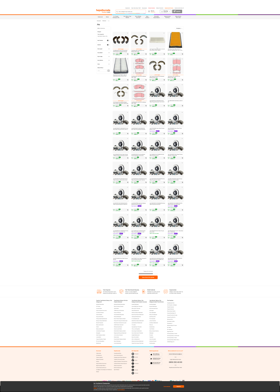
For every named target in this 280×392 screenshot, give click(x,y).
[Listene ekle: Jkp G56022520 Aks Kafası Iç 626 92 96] (182, 85)
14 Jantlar (134, 324)
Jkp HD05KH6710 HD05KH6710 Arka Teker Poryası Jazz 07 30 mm (120, 231)
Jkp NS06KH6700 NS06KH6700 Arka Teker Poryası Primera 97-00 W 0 (139, 179)
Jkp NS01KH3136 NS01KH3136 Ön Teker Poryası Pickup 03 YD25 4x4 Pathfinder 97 (120, 204)
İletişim (97, 371)
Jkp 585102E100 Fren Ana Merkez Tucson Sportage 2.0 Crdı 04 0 (138, 155)
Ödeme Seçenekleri (118, 365)
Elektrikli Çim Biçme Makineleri (138, 320)
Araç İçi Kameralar (99, 316)
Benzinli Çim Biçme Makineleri (137, 314)
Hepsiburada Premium (169, 8)
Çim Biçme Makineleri (153, 322)
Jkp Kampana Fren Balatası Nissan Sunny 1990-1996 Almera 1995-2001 (120, 103)
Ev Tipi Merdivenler (135, 318)
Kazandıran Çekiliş (170, 321)
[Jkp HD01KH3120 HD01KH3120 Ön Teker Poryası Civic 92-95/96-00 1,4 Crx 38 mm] (157, 249)
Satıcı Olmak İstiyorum (118, 355)
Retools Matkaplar (117, 316)
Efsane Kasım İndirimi (171, 311)
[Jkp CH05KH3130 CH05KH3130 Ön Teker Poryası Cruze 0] (157, 145)
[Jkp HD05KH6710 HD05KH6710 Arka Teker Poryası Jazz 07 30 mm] (121, 222)
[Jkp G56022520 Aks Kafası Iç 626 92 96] (175, 92)
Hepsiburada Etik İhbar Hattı (175, 367)
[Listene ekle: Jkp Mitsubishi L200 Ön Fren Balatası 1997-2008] (146, 59)
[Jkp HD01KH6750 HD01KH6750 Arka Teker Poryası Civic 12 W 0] (157, 170)
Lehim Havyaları (152, 339)
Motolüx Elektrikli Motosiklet (119, 304)
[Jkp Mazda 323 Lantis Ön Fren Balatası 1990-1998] (175, 66)
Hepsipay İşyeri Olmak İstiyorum (120, 357)
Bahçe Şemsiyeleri (99, 328)
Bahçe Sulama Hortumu (154, 330)
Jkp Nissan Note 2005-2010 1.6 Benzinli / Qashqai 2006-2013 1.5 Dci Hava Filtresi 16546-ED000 (175, 49)
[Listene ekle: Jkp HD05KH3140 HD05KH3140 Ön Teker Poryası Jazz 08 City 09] (182, 187)
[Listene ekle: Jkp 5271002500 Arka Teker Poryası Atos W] (127, 242)
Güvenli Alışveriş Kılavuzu (101, 367)
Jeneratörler (98, 337)
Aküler (97, 326)
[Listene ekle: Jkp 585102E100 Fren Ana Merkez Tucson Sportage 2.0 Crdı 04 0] (146, 138)
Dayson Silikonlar (117, 312)
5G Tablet (169, 327)
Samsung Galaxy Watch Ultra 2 (173, 339)
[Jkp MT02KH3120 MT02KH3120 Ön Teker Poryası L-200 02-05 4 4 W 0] (121, 170)
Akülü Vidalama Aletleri (100, 335)
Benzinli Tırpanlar (99, 322)
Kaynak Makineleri (153, 306)
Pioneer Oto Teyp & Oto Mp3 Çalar (120, 320)
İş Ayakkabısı (152, 326)
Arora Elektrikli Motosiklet (119, 314)
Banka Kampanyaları (118, 367)
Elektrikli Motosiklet (100, 304)
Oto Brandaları (152, 343)
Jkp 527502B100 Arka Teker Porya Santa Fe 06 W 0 (175, 129)
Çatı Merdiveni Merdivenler (137, 322)
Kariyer (97, 361)
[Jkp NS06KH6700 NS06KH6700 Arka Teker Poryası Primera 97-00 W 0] (139, 170)
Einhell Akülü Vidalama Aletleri (120, 330)
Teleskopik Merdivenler (136, 316)
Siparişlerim (127, 8)
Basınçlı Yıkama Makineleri (101, 320)
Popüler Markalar (170, 309)
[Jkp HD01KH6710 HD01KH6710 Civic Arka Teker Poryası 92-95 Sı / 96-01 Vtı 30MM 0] (121, 119)
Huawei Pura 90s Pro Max (172, 315)
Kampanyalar (144, 8)
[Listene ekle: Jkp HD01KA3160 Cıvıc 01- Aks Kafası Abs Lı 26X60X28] (182, 215)
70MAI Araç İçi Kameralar (119, 310)
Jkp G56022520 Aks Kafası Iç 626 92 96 (175, 101)
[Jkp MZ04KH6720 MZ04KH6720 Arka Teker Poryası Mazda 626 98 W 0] (139, 119)
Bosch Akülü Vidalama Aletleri (119, 318)
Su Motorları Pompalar (100, 330)
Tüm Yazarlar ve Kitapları (172, 304)
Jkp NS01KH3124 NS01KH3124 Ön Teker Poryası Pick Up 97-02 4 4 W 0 (157, 101)
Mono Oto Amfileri (135, 337)
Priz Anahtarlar (152, 318)
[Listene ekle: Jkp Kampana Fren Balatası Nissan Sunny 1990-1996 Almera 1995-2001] (127, 85)
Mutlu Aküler (116, 337)
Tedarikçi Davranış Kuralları (119, 359)
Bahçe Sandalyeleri (153, 314)
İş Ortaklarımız (99, 355)
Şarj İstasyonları (152, 316)
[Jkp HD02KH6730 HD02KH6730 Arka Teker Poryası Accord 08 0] (157, 194)
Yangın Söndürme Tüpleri (101, 339)
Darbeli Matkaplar (135, 304)
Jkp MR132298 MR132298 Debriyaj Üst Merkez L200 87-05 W (175, 179)
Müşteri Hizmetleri (159, 8)
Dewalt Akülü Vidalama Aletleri (120, 339)
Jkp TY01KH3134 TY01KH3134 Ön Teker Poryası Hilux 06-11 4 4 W (138, 231)
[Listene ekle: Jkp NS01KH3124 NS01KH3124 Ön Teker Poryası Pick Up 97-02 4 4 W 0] (164, 85)
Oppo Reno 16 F (170, 331)
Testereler (151, 337)
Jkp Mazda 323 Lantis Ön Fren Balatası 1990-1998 (174, 77)
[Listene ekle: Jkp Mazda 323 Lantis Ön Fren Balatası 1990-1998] (182, 59)
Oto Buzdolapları (152, 304)
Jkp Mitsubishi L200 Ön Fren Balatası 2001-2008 (138, 103)
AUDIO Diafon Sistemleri (118, 324)
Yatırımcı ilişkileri (99, 357)
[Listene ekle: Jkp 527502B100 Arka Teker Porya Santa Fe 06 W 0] (182, 112)
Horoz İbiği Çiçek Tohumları (137, 306)
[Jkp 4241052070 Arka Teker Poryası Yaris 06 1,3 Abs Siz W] (175, 145)
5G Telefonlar (169, 329)
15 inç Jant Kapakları (136, 328)
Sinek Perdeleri (99, 314)
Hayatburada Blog (117, 353)
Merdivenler (98, 343)
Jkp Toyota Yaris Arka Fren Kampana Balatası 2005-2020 (157, 77)
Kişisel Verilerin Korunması (101, 363)
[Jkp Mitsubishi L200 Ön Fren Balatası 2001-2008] (139, 92)
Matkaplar (151, 333)
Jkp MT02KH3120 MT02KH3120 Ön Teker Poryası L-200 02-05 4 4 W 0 (120, 179)
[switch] (108, 40)
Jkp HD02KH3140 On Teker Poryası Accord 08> (157, 231)
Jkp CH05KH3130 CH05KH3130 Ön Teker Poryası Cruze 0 (157, 155)
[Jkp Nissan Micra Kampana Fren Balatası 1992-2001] (139, 40)
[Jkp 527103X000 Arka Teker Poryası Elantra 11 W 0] (157, 119)
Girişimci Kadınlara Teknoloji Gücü (120, 361)
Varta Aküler (116, 308)
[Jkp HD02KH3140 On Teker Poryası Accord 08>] (157, 222)
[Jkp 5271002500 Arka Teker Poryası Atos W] (121, 249)
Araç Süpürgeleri (152, 312)
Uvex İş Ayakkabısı (117, 343)
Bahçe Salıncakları (100, 324)
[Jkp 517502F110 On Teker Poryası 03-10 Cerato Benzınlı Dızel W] (139, 249)
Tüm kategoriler (100, 34)
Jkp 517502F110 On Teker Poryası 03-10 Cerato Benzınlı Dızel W (139, 259)
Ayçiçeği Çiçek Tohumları (137, 326)
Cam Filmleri (151, 328)
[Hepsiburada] (103, 10)
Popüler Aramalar (170, 307)
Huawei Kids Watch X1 (171, 313)
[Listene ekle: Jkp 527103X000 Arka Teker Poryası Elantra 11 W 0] (164, 112)
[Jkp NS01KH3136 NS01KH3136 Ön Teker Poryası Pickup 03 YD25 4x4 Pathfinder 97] (121, 194)
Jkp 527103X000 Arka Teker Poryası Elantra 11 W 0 (157, 129)
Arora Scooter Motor (118, 328)
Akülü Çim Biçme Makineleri (137, 312)
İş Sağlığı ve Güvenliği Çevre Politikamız (104, 369)
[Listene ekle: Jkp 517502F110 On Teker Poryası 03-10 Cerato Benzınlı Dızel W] (146, 242)
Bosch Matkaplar (117, 341)
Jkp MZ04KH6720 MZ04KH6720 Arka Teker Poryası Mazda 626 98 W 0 (138, 129)
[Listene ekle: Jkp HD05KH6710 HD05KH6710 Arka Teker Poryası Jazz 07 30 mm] (127, 215)
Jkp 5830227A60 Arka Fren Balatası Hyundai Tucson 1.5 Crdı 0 (138, 204)
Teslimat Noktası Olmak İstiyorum (120, 363)
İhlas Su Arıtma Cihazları (118, 306)
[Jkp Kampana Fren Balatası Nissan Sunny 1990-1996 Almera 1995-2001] (121, 92)
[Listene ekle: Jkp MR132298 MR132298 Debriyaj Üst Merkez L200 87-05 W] (182, 163)
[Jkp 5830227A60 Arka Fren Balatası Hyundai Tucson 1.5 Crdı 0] (139, 194)
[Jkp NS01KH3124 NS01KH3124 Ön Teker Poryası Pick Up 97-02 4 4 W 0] (157, 92)
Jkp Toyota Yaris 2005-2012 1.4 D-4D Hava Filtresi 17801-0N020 (157, 49)
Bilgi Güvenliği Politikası (100, 365)
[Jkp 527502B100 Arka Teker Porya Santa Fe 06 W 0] (175, 119)
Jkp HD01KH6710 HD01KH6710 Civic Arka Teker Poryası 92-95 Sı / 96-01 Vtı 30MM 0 (120, 129)
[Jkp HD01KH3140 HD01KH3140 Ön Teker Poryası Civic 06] (175, 249)
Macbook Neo (170, 319)
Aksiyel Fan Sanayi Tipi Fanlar (137, 343)
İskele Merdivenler (135, 310)
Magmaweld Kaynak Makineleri (120, 333)
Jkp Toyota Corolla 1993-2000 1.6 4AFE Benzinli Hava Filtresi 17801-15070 (120, 75)
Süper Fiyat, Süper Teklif (136, 8)
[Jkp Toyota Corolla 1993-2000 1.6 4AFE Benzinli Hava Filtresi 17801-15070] (121, 66)
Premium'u (104, 12)
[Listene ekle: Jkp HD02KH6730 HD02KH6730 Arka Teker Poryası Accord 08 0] (164, 187)
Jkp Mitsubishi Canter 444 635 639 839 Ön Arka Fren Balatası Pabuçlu (120, 51)
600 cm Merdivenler (136, 339)
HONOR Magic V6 (170, 341)
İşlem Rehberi (116, 369)
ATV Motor (98, 306)
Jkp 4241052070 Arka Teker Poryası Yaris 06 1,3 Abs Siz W (175, 155)
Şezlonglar (151, 310)
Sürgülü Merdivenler (135, 335)
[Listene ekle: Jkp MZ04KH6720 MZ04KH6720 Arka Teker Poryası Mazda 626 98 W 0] (146, 112)
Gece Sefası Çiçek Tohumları (137, 333)
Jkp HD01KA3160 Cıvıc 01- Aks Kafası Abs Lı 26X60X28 (175, 231)
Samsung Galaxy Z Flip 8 (172, 337)
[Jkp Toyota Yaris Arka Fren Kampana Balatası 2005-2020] (157, 66)
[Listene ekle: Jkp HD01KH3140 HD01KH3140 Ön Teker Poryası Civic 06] (182, 242)
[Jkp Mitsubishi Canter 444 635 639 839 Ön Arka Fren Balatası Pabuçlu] (121, 40)
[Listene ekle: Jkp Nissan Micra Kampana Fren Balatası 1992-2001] (146, 33)
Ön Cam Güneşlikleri (100, 341)
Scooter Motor (99, 308)
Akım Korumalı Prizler (153, 308)
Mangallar (98, 333)
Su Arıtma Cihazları (100, 312)
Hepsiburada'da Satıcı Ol (179, 8)
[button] (121, 54)
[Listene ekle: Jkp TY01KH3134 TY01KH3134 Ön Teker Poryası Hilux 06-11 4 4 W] (146, 215)
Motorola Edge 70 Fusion (172, 325)
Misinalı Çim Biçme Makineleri (137, 341)
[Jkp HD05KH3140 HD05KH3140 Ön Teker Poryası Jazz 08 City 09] (175, 194)
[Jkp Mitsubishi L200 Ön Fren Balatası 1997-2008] (139, 66)
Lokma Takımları (152, 320)
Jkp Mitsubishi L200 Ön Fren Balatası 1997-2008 (138, 77)
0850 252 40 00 (175, 362)
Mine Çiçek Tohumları (136, 308)
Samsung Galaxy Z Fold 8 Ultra (173, 335)
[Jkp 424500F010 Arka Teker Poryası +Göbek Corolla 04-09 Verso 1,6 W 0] (121, 145)
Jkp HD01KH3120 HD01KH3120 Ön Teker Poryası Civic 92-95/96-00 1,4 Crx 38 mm (157, 259)
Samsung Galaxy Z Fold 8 (172, 333)
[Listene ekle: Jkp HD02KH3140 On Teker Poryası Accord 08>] (164, 215)
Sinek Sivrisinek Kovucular (101, 310)
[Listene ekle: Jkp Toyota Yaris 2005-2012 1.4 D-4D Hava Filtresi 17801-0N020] (164, 33)
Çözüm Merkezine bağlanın (175, 354)
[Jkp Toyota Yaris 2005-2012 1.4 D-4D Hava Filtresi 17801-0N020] (157, 40)
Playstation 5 (169, 323)
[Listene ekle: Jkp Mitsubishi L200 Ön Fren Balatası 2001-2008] (146, 85)
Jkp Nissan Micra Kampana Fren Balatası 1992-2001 (137, 51)
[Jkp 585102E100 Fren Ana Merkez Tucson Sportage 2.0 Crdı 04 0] (139, 145)
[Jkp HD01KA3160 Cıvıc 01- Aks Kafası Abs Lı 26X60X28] (175, 222)
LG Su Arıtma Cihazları (118, 335)
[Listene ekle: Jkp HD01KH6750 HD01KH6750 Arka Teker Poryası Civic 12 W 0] (164, 163)
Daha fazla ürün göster (148, 277)
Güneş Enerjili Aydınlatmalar (101, 318)
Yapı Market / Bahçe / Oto (102, 36)
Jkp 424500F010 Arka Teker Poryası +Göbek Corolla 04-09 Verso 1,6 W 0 (120, 155)
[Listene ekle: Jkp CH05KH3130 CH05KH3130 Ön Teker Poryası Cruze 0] (164, 138)
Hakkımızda (98, 353)
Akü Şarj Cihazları (152, 341)
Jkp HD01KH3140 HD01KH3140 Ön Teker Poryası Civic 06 (175, 259)
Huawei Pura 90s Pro (171, 317)
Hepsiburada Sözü (170, 302)
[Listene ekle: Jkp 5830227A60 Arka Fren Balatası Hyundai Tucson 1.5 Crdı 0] (146, 187)
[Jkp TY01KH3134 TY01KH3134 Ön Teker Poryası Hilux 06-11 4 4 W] (139, 222)
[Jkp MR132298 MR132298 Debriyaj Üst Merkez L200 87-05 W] (175, 170)
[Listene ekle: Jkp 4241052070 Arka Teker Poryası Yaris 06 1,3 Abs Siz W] (182, 138)
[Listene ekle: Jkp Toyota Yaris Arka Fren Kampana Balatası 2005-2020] (164, 59)
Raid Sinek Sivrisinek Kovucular (120, 322)
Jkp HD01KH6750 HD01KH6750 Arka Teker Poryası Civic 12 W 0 (157, 179)
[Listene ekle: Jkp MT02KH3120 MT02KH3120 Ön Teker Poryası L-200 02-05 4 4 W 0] (127, 163)
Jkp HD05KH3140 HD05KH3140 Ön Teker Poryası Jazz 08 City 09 (175, 204)
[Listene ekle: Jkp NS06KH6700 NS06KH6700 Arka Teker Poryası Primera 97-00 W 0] (146, 163)
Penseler (151, 335)
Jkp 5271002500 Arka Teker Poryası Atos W (120, 259)
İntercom (151, 324)
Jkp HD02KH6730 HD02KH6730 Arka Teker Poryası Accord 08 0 (157, 204)
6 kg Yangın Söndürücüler (137, 330)
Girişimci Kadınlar (151, 8)
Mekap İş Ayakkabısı (118, 326)
